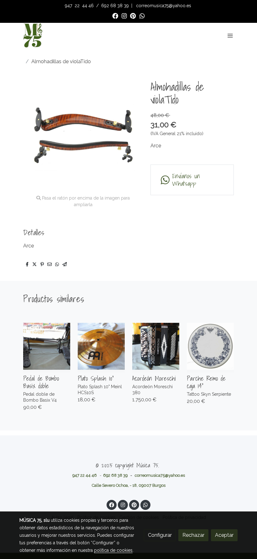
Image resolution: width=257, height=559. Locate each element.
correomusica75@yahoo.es (163, 5)
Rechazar (193, 535)
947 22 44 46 (84, 475)
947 (69, 5)
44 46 (88, 5)
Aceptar (224, 535)
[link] (32, 35)
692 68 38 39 (115, 5)
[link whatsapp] (142, 15)
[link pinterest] (133, 15)
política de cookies (113, 550)
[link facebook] (115, 15)
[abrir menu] (230, 35)
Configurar (160, 535)
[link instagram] (124, 15)
